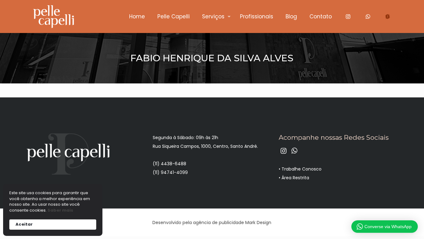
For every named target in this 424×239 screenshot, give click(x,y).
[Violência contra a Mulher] (388, 16)
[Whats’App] (368, 16)
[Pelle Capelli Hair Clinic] (53, 16)
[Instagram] (348, 16)
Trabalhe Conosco (302, 169)
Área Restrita (295, 178)
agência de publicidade (218, 222)
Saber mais (60, 210)
